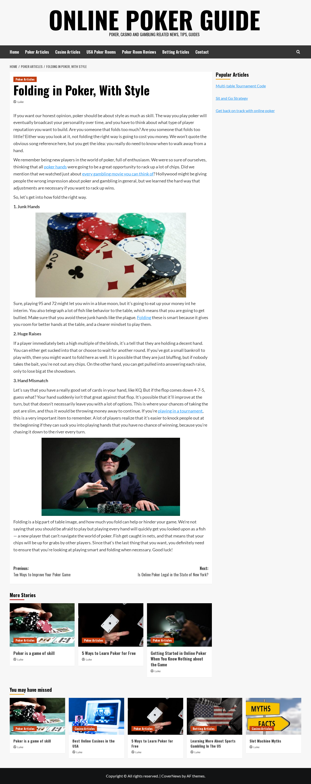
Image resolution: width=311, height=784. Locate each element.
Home (14, 52)
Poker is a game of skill (34, 653)
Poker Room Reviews (139, 52)
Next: (173, 571)
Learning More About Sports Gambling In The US (212, 743)
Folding (144, 317)
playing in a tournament (180, 410)
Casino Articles (67, 52)
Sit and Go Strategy (232, 98)
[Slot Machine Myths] (273, 716)
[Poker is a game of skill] (42, 624)
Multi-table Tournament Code (241, 85)
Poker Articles (37, 52)
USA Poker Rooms (101, 52)
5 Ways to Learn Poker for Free (109, 653)
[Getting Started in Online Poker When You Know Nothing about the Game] (179, 624)
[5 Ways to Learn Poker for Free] (110, 624)
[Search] (298, 52)
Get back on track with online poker (245, 110)
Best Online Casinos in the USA (93, 743)
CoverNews (171, 776)
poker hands (55, 166)
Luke (20, 102)
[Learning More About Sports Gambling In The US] (214, 716)
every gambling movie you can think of (118, 173)
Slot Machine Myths (265, 740)
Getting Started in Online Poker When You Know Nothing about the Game (178, 659)
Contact (202, 52)
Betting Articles (175, 52)
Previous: (41, 571)
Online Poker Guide (154, 19)
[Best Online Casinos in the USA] (96, 716)
